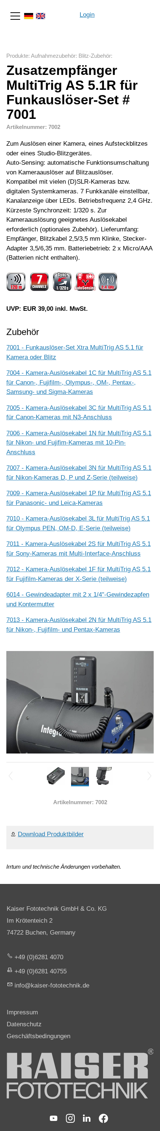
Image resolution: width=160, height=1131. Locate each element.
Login (87, 14)
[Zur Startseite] (127, 11)
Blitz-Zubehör (95, 56)
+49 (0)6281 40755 (41, 971)
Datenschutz (24, 1024)
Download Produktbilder (51, 834)
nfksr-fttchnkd (51, 985)
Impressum (22, 1012)
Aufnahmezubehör (53, 56)
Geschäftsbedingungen (38, 1036)
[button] (15, 16)
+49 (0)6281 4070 (39, 957)
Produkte (17, 56)
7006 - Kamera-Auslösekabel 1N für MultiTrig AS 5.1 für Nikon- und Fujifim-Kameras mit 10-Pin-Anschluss (78, 443)
